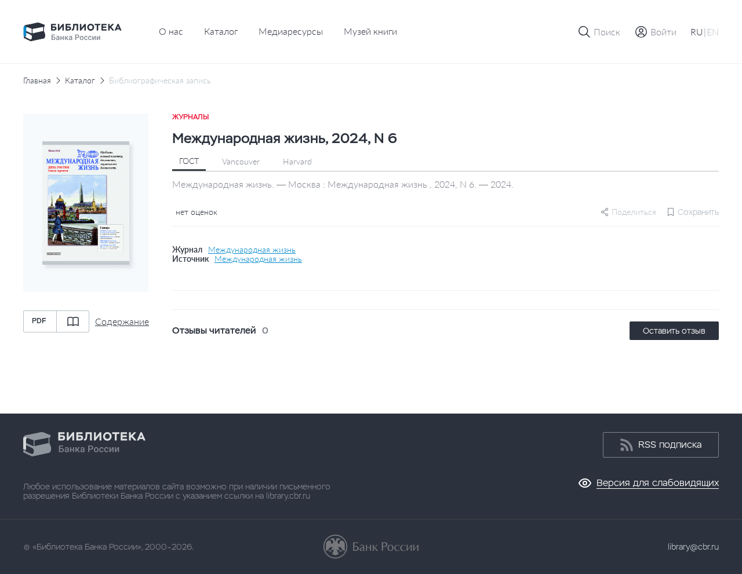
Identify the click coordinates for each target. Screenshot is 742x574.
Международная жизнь (252, 249)
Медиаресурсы (291, 30)
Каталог (221, 30)
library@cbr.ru (693, 547)
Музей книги (370, 30)
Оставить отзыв (674, 331)
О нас (171, 30)
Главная (37, 80)
